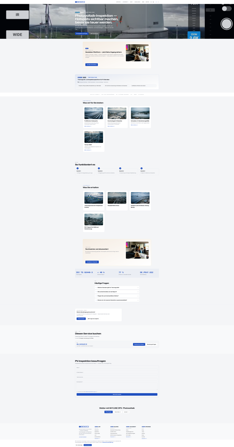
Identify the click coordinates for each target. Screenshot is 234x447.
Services (118, 1)
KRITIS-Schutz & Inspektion (116, 435)
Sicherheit (125, 1)
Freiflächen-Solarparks (91, 121)
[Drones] (146, 426)
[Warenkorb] (153, 2)
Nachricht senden (117, 394)
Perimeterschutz (113, 433)
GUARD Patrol (113, 431)
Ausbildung (137, 1)
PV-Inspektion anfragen (81, 33)
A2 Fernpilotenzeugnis (130, 433)
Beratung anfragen (151, 344)
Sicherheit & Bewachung (115, 430)
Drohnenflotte (97, 436)
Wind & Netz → (118, 412)
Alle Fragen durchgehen (93, 318)
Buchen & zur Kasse (139, 344)
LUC (95, 435)
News (143, 1)
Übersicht (97, 430)
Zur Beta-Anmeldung (91, 64)
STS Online (128, 435)
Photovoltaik (97, 433)
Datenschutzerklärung (107, 442)
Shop (131, 1)
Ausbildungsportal (129, 431)
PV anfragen (108, 412)
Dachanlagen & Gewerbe (115, 121)
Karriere (143, 433)
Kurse (127, 430)
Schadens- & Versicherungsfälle (140, 121)
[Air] (97, 426)
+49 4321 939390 (82, 437)
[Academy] (131, 426)
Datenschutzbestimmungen (91, 391)
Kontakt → (126, 412)
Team (143, 431)
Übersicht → (97, 438)
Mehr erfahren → (87, 126)
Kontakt (147, 1)
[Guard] (114, 426)
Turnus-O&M (88, 144)
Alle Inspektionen (94, 33)
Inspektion (97, 431)
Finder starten (81, 318)
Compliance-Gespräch (92, 262)
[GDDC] (80, 2)
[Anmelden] (151, 2)
